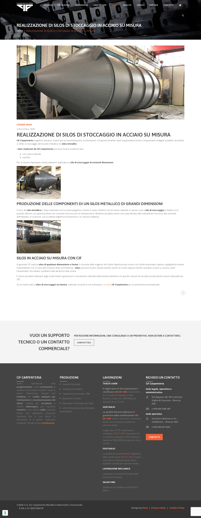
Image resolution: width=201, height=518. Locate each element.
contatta (107, 284)
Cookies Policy (176, 507)
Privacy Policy (158, 507)
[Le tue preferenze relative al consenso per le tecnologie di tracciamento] (5, 513)
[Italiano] (180, 5)
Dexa (145, 507)
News (29, 124)
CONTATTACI (84, 342)
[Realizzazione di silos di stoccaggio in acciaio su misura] (100, 82)
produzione (48, 423)
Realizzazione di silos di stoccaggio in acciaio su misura (94, 135)
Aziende (21, 124)
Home (20, 31)
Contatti (154, 437)
